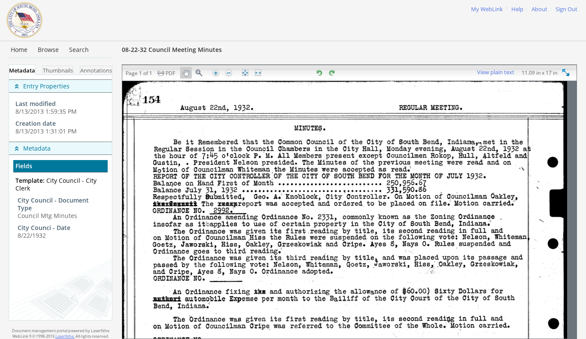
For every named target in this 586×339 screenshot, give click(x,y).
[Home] (24, 19)
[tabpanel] (60, 198)
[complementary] (60, 108)
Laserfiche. (65, 336)
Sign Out (566, 9)
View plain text (495, 72)
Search (79, 49)
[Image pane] (349, 210)
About (539, 9)
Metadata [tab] (22, 70)
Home (19, 49)
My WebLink (487, 9)
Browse (48, 49)
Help (517, 9)
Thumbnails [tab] (58, 70)
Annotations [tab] (96, 70)
